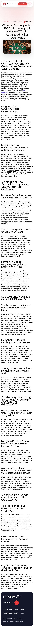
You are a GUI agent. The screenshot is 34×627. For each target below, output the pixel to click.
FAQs (22, 609)
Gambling (6, 21)
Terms (17, 621)
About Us (5, 621)
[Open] (30, 3)
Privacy (12, 621)
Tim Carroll (28, 21)
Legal (21, 621)
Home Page (8, 609)
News (16, 609)
